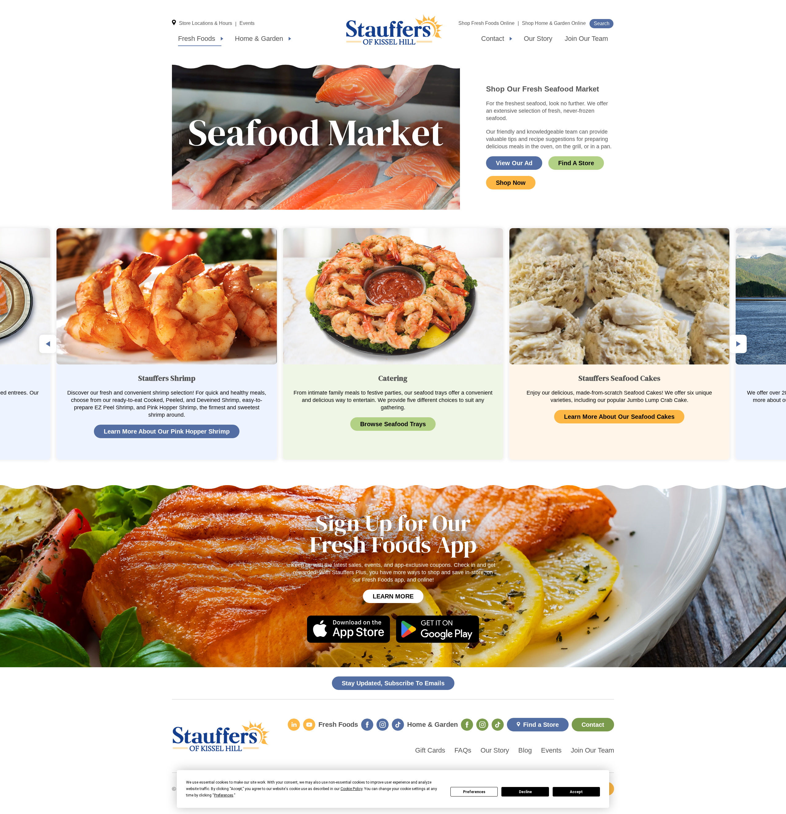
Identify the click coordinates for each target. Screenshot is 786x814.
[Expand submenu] (222, 38)
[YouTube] (309, 725)
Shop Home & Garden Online (554, 23)
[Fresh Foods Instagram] (382, 725)
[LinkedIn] (294, 725)
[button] (47, 344)
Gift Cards (430, 750)
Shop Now (511, 182)
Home (394, 29)
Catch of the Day (586, 400)
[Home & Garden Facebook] (467, 725)
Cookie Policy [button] (351, 789)
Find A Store (576, 163)
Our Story (538, 38)
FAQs (462, 750)
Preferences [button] (223, 795)
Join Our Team (586, 38)
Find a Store (541, 724)
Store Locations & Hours (205, 23)
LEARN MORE (393, 596)
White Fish (674, 400)
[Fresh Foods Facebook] (367, 725)
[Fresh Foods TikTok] (398, 725)
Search (601, 23)
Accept (576, 792)
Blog (525, 750)
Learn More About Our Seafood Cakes (393, 416)
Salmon (628, 400)
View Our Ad (514, 163)
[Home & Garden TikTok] (498, 725)
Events (247, 23)
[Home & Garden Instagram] (482, 725)
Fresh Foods (196, 38)
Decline (525, 792)
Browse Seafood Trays (167, 424)
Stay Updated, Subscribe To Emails (393, 683)
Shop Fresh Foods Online (486, 23)
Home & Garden (259, 38)
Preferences (474, 792)
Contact (492, 38)
